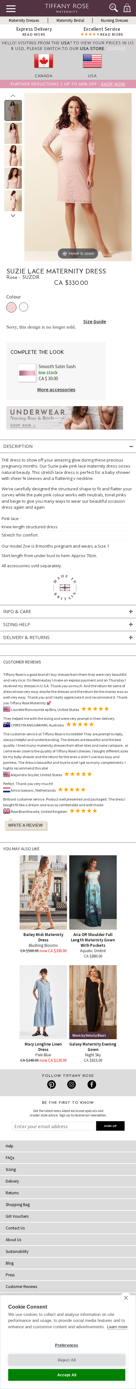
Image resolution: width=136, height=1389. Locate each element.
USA (92, 76)
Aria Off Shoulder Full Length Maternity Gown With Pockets (93, 940)
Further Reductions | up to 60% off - (68, 84)
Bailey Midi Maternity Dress (43, 937)
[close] (126, 1297)
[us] (92, 70)
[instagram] (71, 1084)
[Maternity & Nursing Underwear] (64, 431)
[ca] (44, 70)
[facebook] (91, 1084)
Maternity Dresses (24, 20)
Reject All (67, 1360)
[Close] (116, 48)
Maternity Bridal (70, 20)
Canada (44, 76)
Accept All (67, 1375)
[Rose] (11, 307)
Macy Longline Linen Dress (43, 1046)
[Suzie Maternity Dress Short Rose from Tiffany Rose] (13, 110)
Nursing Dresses (114, 20)
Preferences (66, 1345)
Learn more (117, 1326)
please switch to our (65, 48)
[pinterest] (52, 1084)
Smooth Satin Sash (57, 366)
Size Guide (94, 321)
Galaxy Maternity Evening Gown (92, 1046)
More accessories (56, 389)
